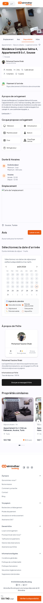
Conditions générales (9, 558)
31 (27, 275)
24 (8, 291)
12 (17, 283)
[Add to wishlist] (30, 400)
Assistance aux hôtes (9, 547)
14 (27, 283)
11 (12, 283)
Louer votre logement (10, 531)
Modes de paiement (9, 511)
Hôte (37, 39)
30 (22, 275)
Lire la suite (5, 114)
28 (13, 275)
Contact (5, 492)
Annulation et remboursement (12, 516)
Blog (3, 496)
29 (18, 275)
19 (17, 287)
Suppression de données (11, 574)
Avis (18, 39)
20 (22, 287)
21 (27, 287)
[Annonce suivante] (38, 421)
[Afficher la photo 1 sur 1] (17, 420)
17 (8, 287)
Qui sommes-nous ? (9, 480)
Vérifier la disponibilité (29, 598)
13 (22, 283)
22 (32, 287)
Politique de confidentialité (11, 562)
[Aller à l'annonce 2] (21, 445)
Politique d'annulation (10, 566)
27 (8, 275)
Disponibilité (27, 39)
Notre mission (7, 484)
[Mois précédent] (6, 266)
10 (8, 283)
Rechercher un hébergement (12, 507)
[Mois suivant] (36, 266)
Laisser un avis (34, 232)
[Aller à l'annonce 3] (22, 445)
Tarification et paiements (11, 539)
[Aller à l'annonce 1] (19, 445)
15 (32, 283)
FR (5, 3)
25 (13, 291)
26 (18, 291)
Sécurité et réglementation (11, 570)
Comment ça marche (9, 488)
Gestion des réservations (11, 543)
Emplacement (8, 39)
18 (13, 287)
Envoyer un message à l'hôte (21, 382)
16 (36, 283)
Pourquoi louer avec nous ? (11, 535)
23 (37, 287)
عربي (11, 3)
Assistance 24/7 (7, 520)
